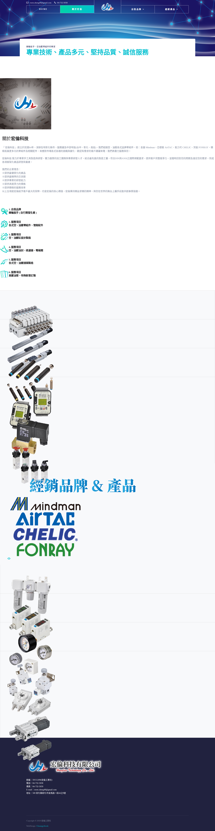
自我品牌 (136, 9)
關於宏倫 (77, 9)
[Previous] (8, 558)
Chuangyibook (42, 826)
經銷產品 (170, 9)
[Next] (10, 558)
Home (43, 9)
